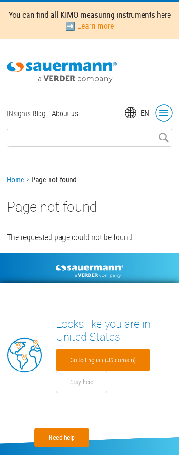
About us (65, 113)
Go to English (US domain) (103, 359)
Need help (62, 437)
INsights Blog (26, 113)
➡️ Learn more (89, 25)
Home (15, 179)
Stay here (81, 381)
